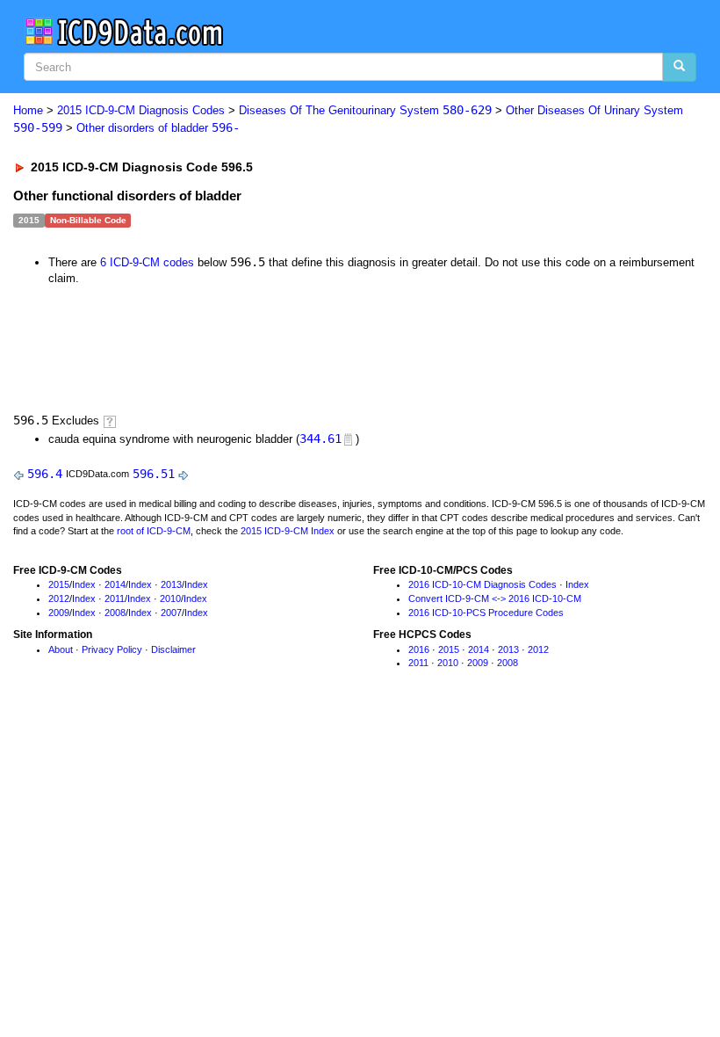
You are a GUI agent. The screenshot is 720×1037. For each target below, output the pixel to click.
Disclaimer (173, 649)
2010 (170, 598)
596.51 (154, 474)
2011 (114, 598)
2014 (115, 584)
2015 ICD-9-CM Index (288, 531)
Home (28, 110)
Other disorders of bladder (158, 127)
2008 (115, 612)
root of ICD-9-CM (154, 531)
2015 (58, 584)
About (60, 649)
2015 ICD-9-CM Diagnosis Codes (141, 110)
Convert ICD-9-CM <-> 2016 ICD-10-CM (494, 598)
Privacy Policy (112, 649)
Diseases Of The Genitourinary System (365, 110)
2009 (58, 612)
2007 (171, 612)
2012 (58, 598)
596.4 (44, 474)
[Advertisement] (326, 348)
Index (84, 584)
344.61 (320, 438)
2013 (171, 584)
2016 (418, 649)
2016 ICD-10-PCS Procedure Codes (486, 612)
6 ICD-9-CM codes (147, 262)
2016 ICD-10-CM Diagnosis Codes (482, 584)
